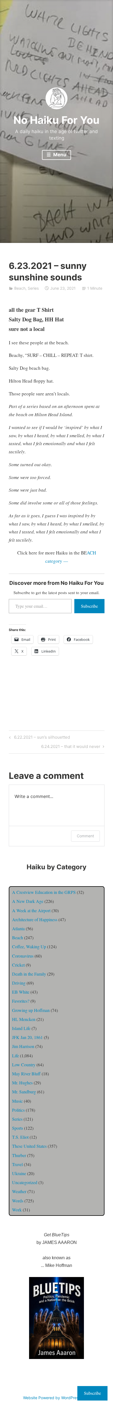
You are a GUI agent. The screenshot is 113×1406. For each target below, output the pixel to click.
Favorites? (20, 1001)
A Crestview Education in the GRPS (44, 892)
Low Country (23, 1064)
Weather (19, 1191)
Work (17, 1210)
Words (17, 1201)
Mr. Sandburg (24, 1091)
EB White (20, 992)
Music (17, 1101)
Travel (17, 1164)
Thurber (19, 1155)
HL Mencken (23, 1019)
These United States (29, 1146)
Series (33, 288)
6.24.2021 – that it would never (70, 747)
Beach (20, 288)
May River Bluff (26, 1073)
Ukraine (19, 1173)
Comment (85, 835)
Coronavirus (22, 956)
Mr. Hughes (22, 1082)
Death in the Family (29, 974)
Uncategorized (24, 1182)
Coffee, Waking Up (29, 946)
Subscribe (89, 606)
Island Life (21, 1028)
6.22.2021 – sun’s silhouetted (39, 738)
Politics (18, 1110)
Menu (59, 154)
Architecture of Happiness (34, 919)
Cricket (18, 965)
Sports (17, 1128)
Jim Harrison (23, 1046)
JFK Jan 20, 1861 (27, 1037)
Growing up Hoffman (31, 1010)
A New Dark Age (27, 901)
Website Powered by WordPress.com (56, 1397)
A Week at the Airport (31, 910)
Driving (19, 983)
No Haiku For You (56, 120)
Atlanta (18, 928)
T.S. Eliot (20, 1137)
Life (15, 1055)
